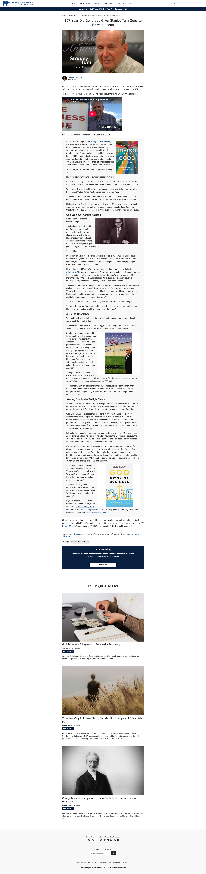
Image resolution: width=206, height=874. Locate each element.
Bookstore (97, 3)
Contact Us (121, 3)
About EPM (109, 3)
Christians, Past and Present (80, 542)
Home (74, 3)
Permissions (92, 862)
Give (130, 3)
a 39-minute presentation (90, 509)
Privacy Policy (81, 862)
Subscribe (103, 565)
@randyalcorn (78, 534)
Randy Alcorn (76, 77)
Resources (72, 15)
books (104, 534)
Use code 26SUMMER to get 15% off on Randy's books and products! (103, 9)
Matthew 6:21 (73, 272)
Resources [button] (83, 3)
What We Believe (114, 862)
